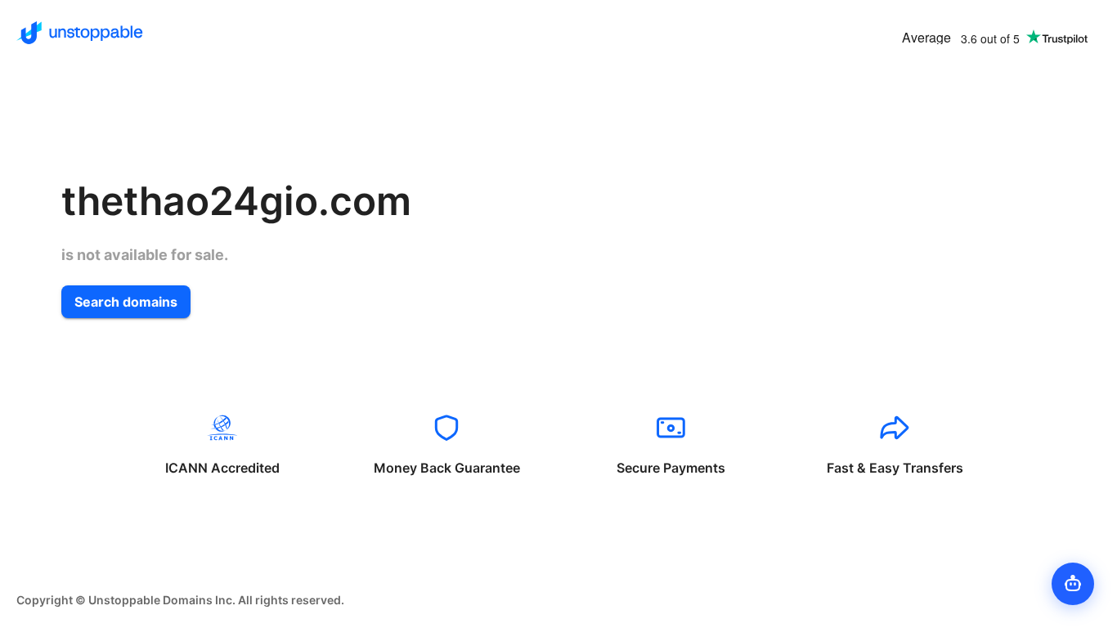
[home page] (79, 32)
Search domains (125, 302)
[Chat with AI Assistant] (1073, 584)
